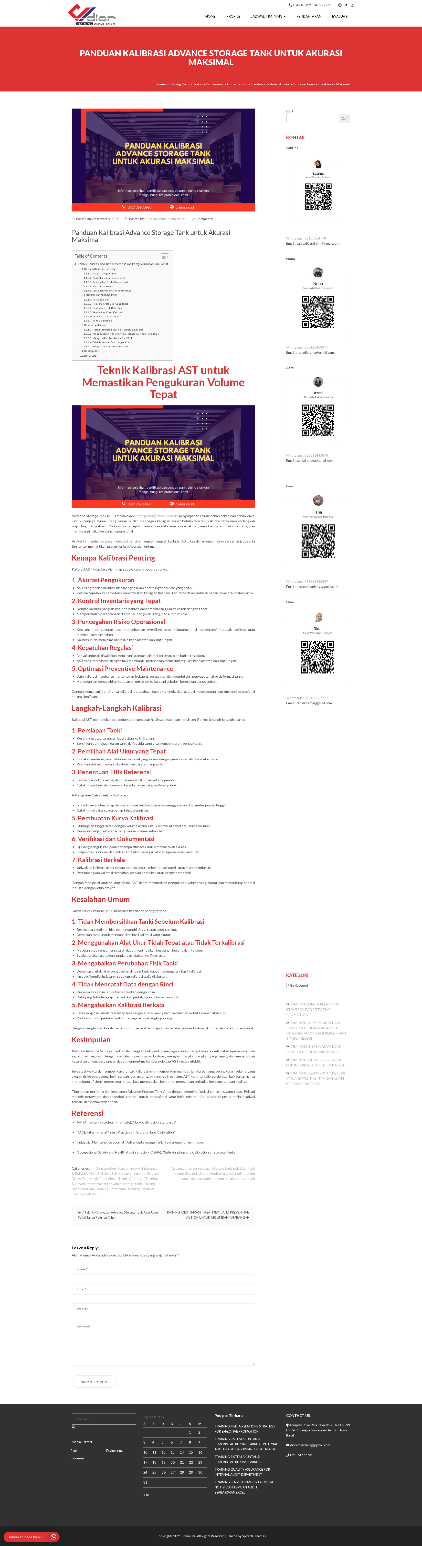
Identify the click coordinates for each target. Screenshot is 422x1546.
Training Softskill (84, 1194)
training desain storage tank (233, 1178)
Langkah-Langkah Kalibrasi (101, 294)
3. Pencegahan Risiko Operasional (109, 282)
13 (173, 1452)
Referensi (90, 355)
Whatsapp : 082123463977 (307, 347)
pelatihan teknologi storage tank (217, 1173)
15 (191, 1452)
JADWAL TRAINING (267, 16)
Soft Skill (97, 1173)
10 (145, 1452)
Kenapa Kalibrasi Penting (100, 269)
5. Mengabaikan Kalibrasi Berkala (109, 346)
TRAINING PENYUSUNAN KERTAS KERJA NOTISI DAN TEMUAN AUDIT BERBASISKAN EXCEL (315, 1078)
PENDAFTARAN (308, 16)
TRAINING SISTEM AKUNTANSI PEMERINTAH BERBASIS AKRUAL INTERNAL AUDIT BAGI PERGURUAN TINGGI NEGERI (246, 1444)
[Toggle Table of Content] (162, 257)
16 (200, 1452)
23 (200, 1462)
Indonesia (77, 1458)
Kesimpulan (91, 350)
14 (182, 1452)
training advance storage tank (119, 1184)
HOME (210, 16)
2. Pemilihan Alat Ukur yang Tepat (109, 303)
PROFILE (233, 16)
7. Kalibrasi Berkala (101, 320)
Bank (74, 1451)
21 (182, 1462)
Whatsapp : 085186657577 (307, 698)
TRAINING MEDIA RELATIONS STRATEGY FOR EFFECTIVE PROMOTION (312, 1009)
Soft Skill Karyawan (118, 1173)
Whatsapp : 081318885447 (307, 581)
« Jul (146, 1495)
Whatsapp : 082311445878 (307, 455)
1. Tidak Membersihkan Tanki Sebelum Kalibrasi (117, 329)
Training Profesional (111, 1189)
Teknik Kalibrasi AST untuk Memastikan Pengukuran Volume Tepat (123, 264)
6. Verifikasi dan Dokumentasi (107, 316)
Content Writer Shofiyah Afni (165, 219)
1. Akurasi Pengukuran (103, 273)
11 (154, 1452)
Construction (105, 1168)
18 (154, 1462)
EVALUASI (340, 16)
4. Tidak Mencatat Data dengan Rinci (110, 342)
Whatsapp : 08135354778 (306, 238)
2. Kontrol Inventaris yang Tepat (107, 277)
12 (164, 1452)
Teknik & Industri (131, 1178)
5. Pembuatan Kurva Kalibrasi (106, 312)
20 (173, 1462)
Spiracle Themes (254, 1536)
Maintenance (127, 1168)
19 (164, 1462)
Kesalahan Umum (95, 325)
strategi (140, 1173)
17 (145, 1462)
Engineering (114, 1451)
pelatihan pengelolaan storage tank (205, 1168)
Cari (289, 111)
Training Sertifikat (141, 1189)
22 (191, 1462)
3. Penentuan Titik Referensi (106, 307)
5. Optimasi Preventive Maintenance (110, 290)
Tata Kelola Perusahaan (99, 1178)
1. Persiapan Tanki (100, 299)
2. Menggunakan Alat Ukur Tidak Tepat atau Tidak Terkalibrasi (124, 333)
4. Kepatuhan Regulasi (103, 286)
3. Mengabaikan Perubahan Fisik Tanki (111, 338)
